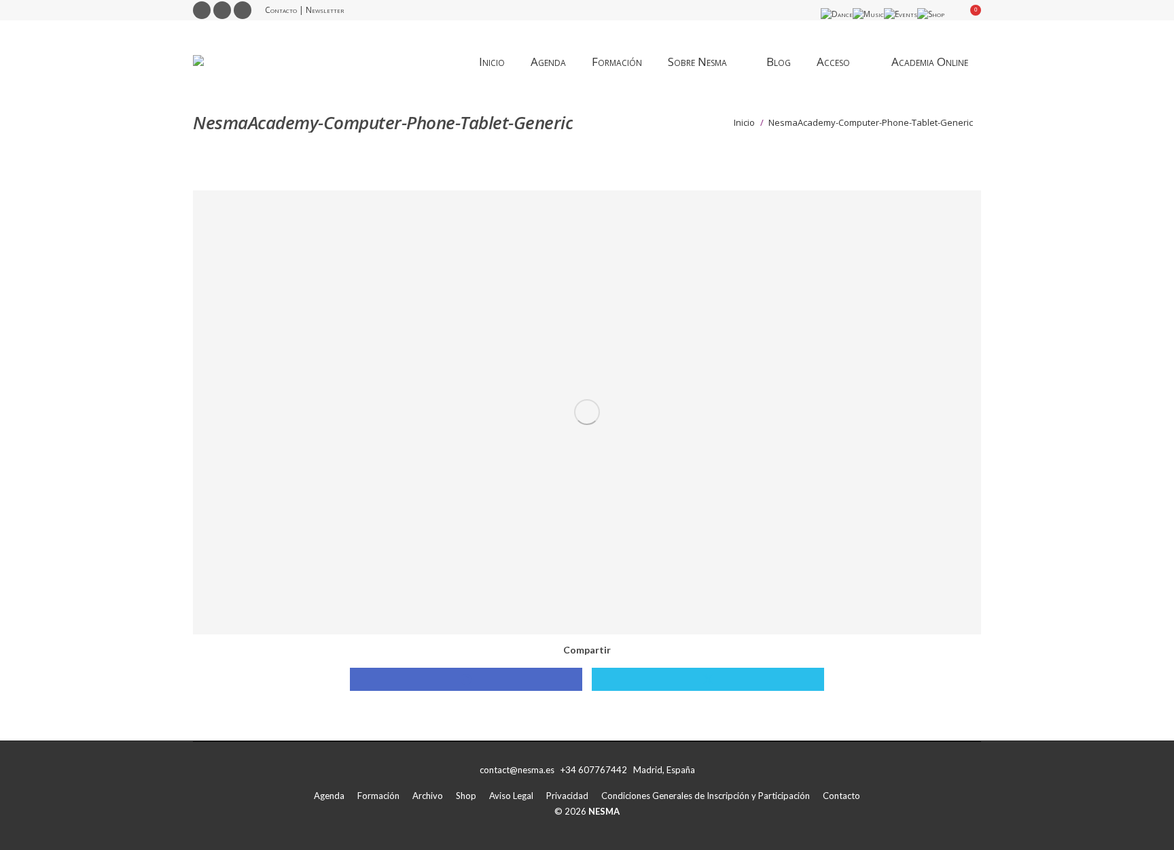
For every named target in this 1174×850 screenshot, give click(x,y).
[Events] (900, 14)
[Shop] (930, 14)
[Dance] (837, 14)
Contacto (281, 10)
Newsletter (325, 10)
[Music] (868, 14)
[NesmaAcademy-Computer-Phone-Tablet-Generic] (587, 412)
